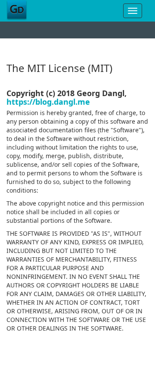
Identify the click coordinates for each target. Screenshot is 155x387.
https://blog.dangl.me (48, 102)
